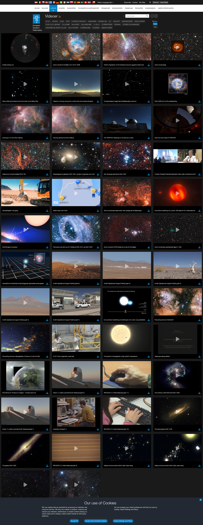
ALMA (62, 21)
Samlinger (92, 21)
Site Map (142, 2)
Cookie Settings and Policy (123, 521)
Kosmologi (102, 21)
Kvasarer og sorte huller (56, 28)
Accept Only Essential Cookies (95, 521)
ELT (110, 21)
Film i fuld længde (53, 24)
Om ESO (37, 8)
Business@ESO (150, 8)
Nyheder (62, 8)
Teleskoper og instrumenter (88, 8)
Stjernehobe (85, 28)
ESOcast (116, 21)
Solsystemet (73, 28)
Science (155, 2)
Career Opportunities (166, 8)
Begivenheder (117, 8)
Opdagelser (105, 8)
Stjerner (95, 28)
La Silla (97, 24)
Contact (135, 2)
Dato (155, 27)
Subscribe (127, 2)
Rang (155, 24)
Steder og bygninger (131, 24)
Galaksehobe (86, 24)
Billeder (45, 8)
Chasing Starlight (79, 21)
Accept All (74, 521)
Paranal (117, 24)
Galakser (75, 24)
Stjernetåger (107, 24)
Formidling (129, 8)
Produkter (139, 8)
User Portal (164, 2)
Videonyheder (107, 28)
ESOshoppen (71, 8)
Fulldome (66, 24)
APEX (67, 21)
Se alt (48, 21)
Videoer (53, 8)
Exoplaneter (139, 21)
